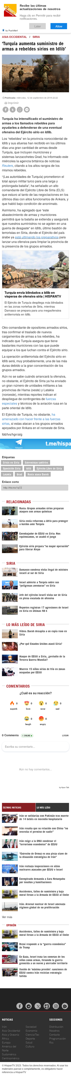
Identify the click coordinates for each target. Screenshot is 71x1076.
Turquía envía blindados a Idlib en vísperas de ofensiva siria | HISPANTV (33, 294)
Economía (31, 1030)
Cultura (30, 1046)
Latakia (7, 474)
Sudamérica (9, 1054)
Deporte (30, 1038)
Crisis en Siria (11, 462)
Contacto (54, 1034)
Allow (58, 26)
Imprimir (13, 103)
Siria (36, 36)
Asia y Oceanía (10, 1034)
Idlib (28, 468)
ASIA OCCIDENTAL (14, 36)
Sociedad (31, 1026)
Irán (4, 1026)
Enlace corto (10, 482)
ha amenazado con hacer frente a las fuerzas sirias (31, 419)
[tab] (19, 807)
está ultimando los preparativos (37, 237)
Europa (6, 1042)
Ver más (7, 917)
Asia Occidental (11, 1030)
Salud (29, 1042)
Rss (51, 1042)
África (5, 1038)
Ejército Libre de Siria (49, 468)
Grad (19, 474)
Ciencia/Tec (32, 1034)
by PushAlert (12, 30)
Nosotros (54, 1030)
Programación (57, 1038)
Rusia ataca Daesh (38, 474)
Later (37, 26)
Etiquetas (8, 457)
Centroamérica (10, 1058)
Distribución (56, 1026)
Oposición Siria (12, 468)
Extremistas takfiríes (36, 462)
